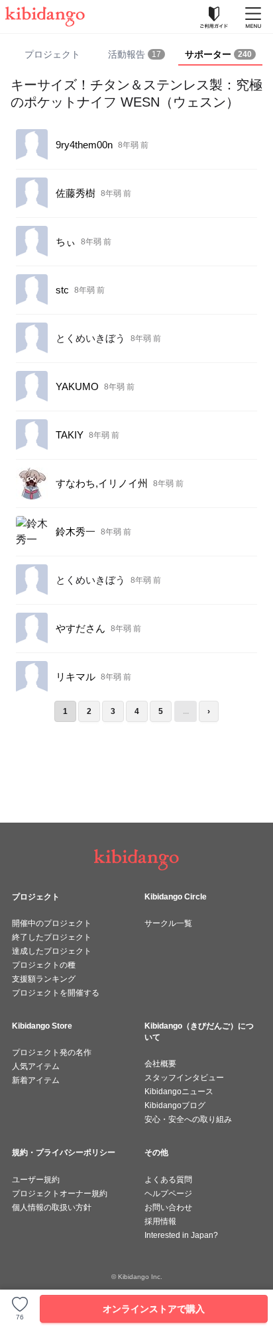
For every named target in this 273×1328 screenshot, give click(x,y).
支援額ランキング (44, 979)
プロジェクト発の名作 (51, 1052)
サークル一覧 (168, 923)
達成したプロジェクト (51, 951)
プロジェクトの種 (44, 965)
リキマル (75, 676)
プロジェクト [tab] (52, 54)
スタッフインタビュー (184, 1077)
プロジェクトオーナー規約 (59, 1193)
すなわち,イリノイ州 (102, 483)
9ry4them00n (84, 144)
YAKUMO (77, 386)
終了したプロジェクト (51, 937)
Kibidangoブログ (174, 1105)
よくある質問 (168, 1179)
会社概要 (160, 1063)
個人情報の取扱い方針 (51, 1207)
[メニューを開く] (253, 16)
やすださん (80, 628)
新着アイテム (36, 1080)
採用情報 (160, 1221)
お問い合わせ (168, 1207)
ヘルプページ (168, 1193)
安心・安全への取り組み (188, 1119)
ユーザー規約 (36, 1179)
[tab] (137, 55)
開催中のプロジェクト (51, 923)
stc (62, 289)
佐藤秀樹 (75, 193)
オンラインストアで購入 (154, 1308)
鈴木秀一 (75, 531)
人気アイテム (36, 1066)
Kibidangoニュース (178, 1091)
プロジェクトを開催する (55, 992)
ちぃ (66, 241)
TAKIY (69, 434)
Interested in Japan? (181, 1235)
